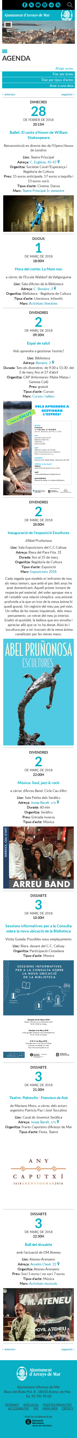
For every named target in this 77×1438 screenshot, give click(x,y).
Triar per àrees (62, 74)
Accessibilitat (18, 1408)
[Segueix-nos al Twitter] (31, 4)
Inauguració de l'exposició (38, 532)
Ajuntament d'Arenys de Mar (27, 15)
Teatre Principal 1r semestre (43, 190)
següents (68, 94)
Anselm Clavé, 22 (43, 1263)
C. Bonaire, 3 (43, 288)
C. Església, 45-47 (43, 161)
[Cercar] (70, 4)
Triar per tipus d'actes (57, 79)
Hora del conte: (38, 269)
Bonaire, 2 (43, 362)
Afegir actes (64, 68)
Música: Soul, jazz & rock (38, 782)
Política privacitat (57, 1405)
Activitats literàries (43, 303)
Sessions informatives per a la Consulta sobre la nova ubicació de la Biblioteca (38, 928)
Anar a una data (61, 85)
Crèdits (67, 1408)
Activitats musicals (43, 1283)
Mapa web (50, 1408)
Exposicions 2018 (43, 571)
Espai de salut (38, 343)
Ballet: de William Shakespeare (39, 134)
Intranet (12, 1405)
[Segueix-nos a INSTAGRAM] (44, 4)
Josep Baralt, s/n (43, 802)
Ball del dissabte (38, 1244)
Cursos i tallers (43, 396)
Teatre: (38, 1097)
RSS (36, 1408)
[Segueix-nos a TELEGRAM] (51, 4)
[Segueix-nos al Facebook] (25, 4)
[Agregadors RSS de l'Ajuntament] (58, 4)
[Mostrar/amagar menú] (8, 25)
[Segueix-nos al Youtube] (38, 4)
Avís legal (31, 1405)
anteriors (8, 94)
